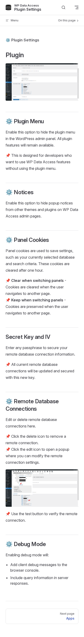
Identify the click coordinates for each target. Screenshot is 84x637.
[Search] (63, 7)
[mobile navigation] (76, 7)
